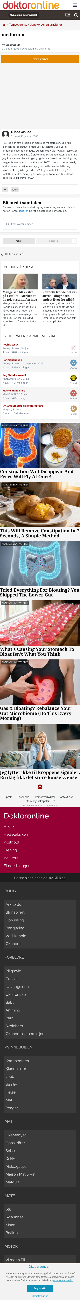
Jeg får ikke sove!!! (14, 375)
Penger (12, 1108)
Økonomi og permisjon (25, 1033)
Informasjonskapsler (37, 801)
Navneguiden (17, 986)
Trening (10, 850)
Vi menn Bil (15, 1260)
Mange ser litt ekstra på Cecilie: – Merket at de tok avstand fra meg (20, 295)
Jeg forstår (40, 1288)
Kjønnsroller (16, 1068)
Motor (11, 1246)
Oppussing (15, 920)
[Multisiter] (5, 189)
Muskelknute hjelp (14, 390)
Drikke (11, 1158)
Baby (10, 1002)
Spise (10, 1150)
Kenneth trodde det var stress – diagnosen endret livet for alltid (59, 295)
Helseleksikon (16, 834)
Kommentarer (17, 1061)
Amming (13, 1010)
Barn (10, 1018)
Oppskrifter (15, 1143)
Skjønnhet (14, 1217)
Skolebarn (14, 1026)
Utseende (23, 796)
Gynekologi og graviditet (35, 48)
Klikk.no (59, 878)
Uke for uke (16, 994)
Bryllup (12, 1232)
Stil (8, 1209)
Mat (9, 1100)
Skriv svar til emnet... (22, 224)
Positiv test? (10, 344)
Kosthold (11, 842)
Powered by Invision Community (40, 805)
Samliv (11, 1084)
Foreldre (14, 957)
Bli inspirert (15, 912)
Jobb (10, 1076)
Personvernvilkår (45, 796)
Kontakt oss (66, 796)
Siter (15, 189)
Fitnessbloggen (17, 865)
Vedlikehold (16, 936)
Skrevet (24, 136)
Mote (10, 1195)
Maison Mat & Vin (20, 1174)
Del (20, 240)
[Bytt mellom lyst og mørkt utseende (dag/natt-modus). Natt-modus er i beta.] (54, 801)
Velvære (11, 858)
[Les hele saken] (20, 282)
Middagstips (16, 1166)
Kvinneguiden (18, 1047)
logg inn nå (25, 210)
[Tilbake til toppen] (40, 787)
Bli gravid (13, 971)
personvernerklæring (62, 1280)
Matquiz (12, 1182)
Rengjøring (15, 928)
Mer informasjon (40, 1296)
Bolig (10, 891)
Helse (9, 826)
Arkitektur (14, 904)
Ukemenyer (16, 1135)
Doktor (26, 815)
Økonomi (13, 943)
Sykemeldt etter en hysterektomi (23, 405)
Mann (10, 1225)
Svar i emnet (40, 59)
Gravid (11, 979)
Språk (8, 796)
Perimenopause (12, 359)
